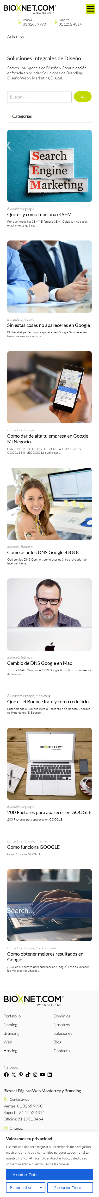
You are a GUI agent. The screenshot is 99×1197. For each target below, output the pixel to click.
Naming (10, 1024)
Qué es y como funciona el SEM (39, 214)
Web (8, 1041)
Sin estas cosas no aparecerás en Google (48, 325)
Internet (13, 546)
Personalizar (21, 1187)
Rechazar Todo (67, 1187)
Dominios (62, 1015)
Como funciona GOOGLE (33, 847)
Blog (58, 1041)
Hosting (10, 1050)
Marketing (43, 695)
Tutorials (26, 546)
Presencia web (46, 948)
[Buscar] (83, 96)
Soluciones (63, 1033)
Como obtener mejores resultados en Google (45, 956)
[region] (49, 1164)
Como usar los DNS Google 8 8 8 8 (43, 552)
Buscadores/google (20, 208)
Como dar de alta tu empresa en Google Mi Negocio (47, 438)
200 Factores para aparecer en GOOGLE (49, 812)
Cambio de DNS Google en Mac (39, 663)
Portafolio (12, 1015)
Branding (11, 1033)
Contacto (62, 1050)
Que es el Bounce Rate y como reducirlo (48, 701)
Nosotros (62, 1024)
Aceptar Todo (25, 1174)
